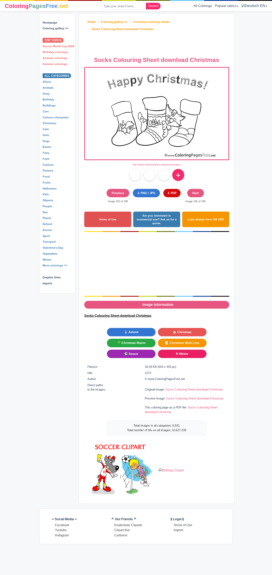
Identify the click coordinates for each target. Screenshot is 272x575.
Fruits (47, 182)
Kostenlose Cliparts (128, 525)
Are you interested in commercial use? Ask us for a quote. (157, 219)
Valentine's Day (53, 247)
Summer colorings (55, 64)
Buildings (49, 105)
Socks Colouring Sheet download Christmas (194, 389)
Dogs (46, 141)
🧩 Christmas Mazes (131, 342)
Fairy (46, 152)
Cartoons (120, 535)
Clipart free (122, 530)
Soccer (47, 230)
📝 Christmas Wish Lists (182, 342)
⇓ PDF (172, 193)
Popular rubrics (226, 6)
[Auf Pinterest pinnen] (150, 175)
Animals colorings (55, 58)
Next (195, 193)
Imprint (47, 283)
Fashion (48, 164)
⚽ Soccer (131, 353)
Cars (46, 111)
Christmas (49, 123)
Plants (47, 218)
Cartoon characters (56, 117)
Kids (46, 194)
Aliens (47, 81)
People (47, 206)
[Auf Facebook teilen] (135, 175)
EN (262, 6)
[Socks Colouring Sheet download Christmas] (157, 157)
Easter (47, 146)
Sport (46, 235)
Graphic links (52, 277)
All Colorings (203, 6)
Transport (49, 241)
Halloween (50, 188)
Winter (47, 259)
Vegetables (50, 253)
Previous (118, 193)
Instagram (62, 535)
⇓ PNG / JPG (146, 193)
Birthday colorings (55, 52)
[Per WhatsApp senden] (164, 175)
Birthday (48, 99)
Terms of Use (107, 219)
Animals (48, 87)
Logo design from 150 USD (205, 219)
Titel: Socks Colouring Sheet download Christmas (157, 165)
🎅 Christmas (182, 332)
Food (46, 176)
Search (153, 6)
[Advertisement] (156, 43)
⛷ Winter (182, 353)
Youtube (61, 530)
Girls (46, 135)
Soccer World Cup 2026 (58, 46)
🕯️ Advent (131, 332)
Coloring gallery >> (55, 28)
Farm (46, 158)
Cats (46, 129)
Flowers (48, 170)
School (47, 224)
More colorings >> (55, 265)
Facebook (62, 525)
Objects (48, 200)
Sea (45, 212)
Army (46, 93)
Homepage (50, 22)
